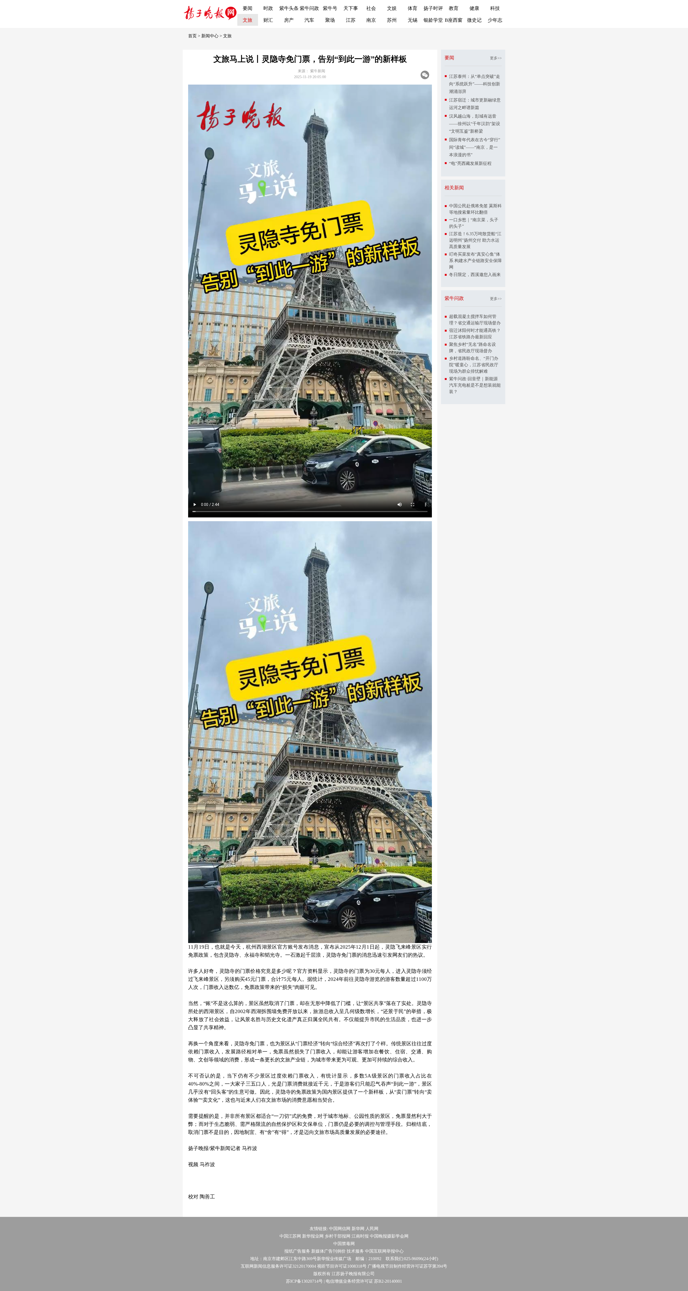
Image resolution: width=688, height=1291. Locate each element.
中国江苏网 (290, 1236)
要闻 (247, 8)
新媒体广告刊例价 (328, 1251)
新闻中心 (209, 36)
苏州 (392, 20)
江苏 (351, 20)
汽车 (309, 20)
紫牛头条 (289, 8)
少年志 (495, 20)
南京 (371, 20)
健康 (474, 8)
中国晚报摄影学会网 (389, 1236)
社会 (371, 8)
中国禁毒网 (344, 1243)
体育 (412, 8)
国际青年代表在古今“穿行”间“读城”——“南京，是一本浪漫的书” (474, 147)
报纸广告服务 (297, 1251)
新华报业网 (313, 1236)
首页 (192, 36)
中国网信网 (339, 1228)
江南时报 (360, 1236)
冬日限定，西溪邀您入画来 (475, 274)
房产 (289, 20)
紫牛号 (330, 8)
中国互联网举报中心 (384, 1251)
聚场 (330, 20)
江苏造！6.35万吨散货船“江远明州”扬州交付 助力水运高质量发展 (475, 240)
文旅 (247, 20)
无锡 (412, 20)
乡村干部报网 (337, 1236)
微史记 (474, 20)
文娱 (392, 8)
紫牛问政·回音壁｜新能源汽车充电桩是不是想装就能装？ (475, 385)
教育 (453, 8)
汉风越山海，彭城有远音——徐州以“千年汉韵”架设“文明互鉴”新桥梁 (474, 123)
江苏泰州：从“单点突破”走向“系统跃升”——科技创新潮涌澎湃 (474, 84)
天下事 (350, 8)
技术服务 (355, 1251)
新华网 (358, 1228)
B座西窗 (454, 20)
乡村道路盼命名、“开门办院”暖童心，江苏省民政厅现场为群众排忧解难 (473, 364)
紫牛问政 (309, 8)
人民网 (372, 1228)
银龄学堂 (433, 20)
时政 (268, 8)
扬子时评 (433, 8)
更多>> (496, 58)
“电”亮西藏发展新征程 (470, 163)
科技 (495, 8)
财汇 (268, 20)
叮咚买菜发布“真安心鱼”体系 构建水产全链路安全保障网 (475, 260)
